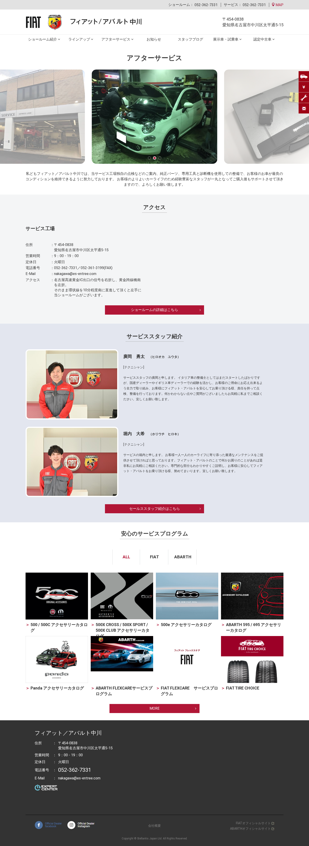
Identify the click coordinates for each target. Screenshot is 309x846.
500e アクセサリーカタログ (186, 624)
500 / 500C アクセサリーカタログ (59, 627)
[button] (149, 158)
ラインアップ (79, 39)
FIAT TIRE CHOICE (242, 688)
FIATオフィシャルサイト (253, 823)
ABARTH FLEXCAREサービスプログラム (124, 691)
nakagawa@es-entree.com (75, 274)
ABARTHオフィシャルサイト (250, 828)
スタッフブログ (190, 39)
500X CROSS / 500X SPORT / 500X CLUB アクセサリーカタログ (123, 630)
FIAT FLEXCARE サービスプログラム (189, 691)
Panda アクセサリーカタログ (57, 688)
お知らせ (154, 39)
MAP (279, 5)
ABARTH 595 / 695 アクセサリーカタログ (253, 627)
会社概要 (154, 825)
